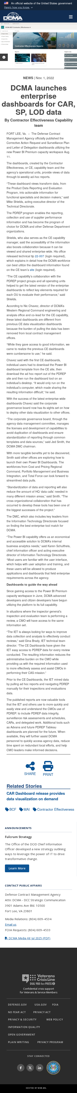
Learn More (17, 868)
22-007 (39, 256)
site (32, 270)
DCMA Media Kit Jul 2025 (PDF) (29, 938)
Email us (10, 924)
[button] (19, 7)
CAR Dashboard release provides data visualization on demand (36, 795)
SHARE (30, 773)
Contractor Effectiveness (55, 809)
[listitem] (20, 1067)
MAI (27, 809)
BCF (12, 809)
